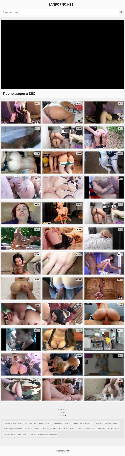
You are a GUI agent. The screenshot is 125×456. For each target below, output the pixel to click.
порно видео (62, 409)
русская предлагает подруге (107, 423)
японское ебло (30, 423)
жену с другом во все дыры (108, 428)
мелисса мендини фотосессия (16, 434)
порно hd (62, 412)
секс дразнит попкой (61, 423)
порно (62, 406)
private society (44, 423)
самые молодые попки (13, 423)
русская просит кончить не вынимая (18, 428)
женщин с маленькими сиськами (44, 434)
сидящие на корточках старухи (82, 428)
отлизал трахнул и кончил (83, 423)
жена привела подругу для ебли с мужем (51, 428)
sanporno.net (61, 4)
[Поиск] (121, 12)
